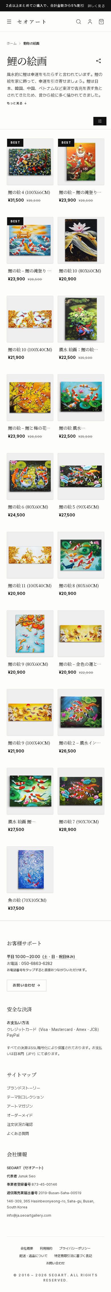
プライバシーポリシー (75, 1248)
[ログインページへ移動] (90, 21)
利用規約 (46, 1248)
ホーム (12, 44)
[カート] (101, 21)
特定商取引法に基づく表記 (73, 1256)
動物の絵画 (31, 44)
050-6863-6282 (36, 963)
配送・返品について (33, 1256)
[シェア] (98, 61)
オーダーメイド (20, 1115)
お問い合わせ (55, 1263)
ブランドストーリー (23, 1088)
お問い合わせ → (26, 985)
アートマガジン (20, 1106)
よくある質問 (18, 1133)
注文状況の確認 (20, 1124)
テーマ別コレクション (25, 1097)
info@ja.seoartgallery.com (29, 1215)
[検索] (78, 21)
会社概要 (26, 1248)
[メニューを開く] (9, 21)
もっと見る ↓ (17, 103)
